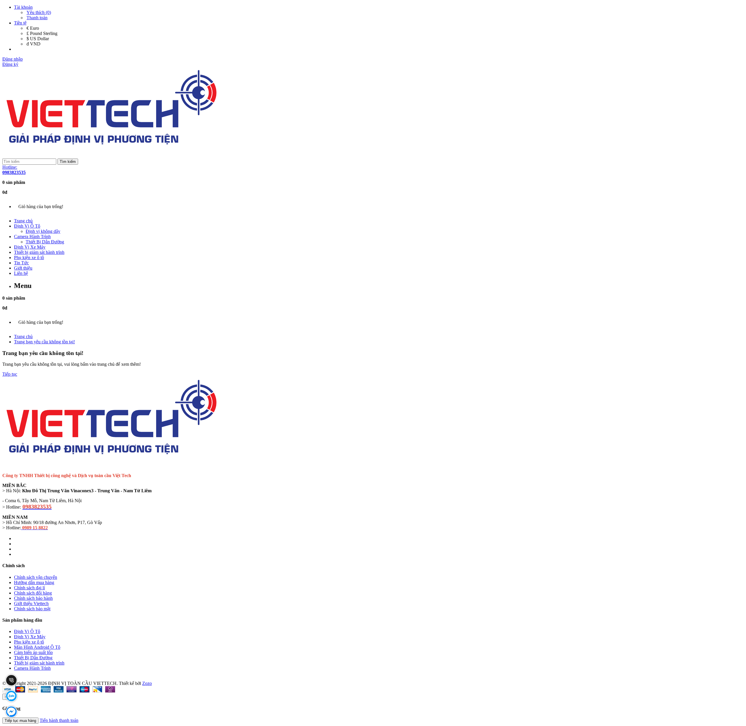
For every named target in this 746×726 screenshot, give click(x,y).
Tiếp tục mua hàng (20, 720)
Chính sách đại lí (29, 587)
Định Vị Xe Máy (29, 247)
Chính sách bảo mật (32, 608)
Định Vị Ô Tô (27, 226)
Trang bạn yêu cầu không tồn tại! (44, 341)
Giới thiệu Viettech (31, 603)
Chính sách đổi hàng (33, 592)
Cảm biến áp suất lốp (33, 652)
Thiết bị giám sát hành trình (39, 252)
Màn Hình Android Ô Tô (37, 647)
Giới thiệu (23, 268)
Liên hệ (21, 273)
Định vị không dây (43, 231)
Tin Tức (21, 262)
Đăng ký (10, 64)
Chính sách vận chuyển (35, 577)
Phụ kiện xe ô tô (29, 257)
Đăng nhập (12, 59)
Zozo (147, 683)
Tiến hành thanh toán (59, 720)
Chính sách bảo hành (33, 598)
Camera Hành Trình (32, 236)
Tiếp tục (9, 374)
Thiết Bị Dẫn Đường (45, 241)
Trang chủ (23, 220)
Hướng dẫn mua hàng (34, 582)
